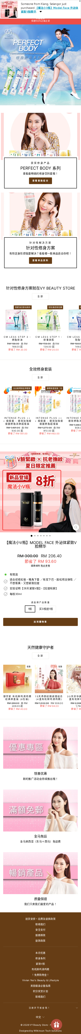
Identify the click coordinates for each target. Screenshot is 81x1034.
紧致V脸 (40, 963)
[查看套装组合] (40, 152)
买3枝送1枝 (46, 608)
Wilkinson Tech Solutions (48, 1030)
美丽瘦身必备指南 (41, 985)
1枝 (30, 608)
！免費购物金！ (40, 974)
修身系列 (40, 958)
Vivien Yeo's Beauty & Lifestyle (40, 980)
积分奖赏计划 (40, 991)
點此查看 (45, 565)
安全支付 (40, 929)
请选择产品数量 (40, 602)
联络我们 (40, 924)
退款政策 (40, 940)
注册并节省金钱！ (39, 1008)
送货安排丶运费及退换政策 (40, 918)
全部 (40, 296)
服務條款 (40, 935)
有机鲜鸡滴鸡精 (40, 969)
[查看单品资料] (40, 232)
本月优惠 (40, 952)
